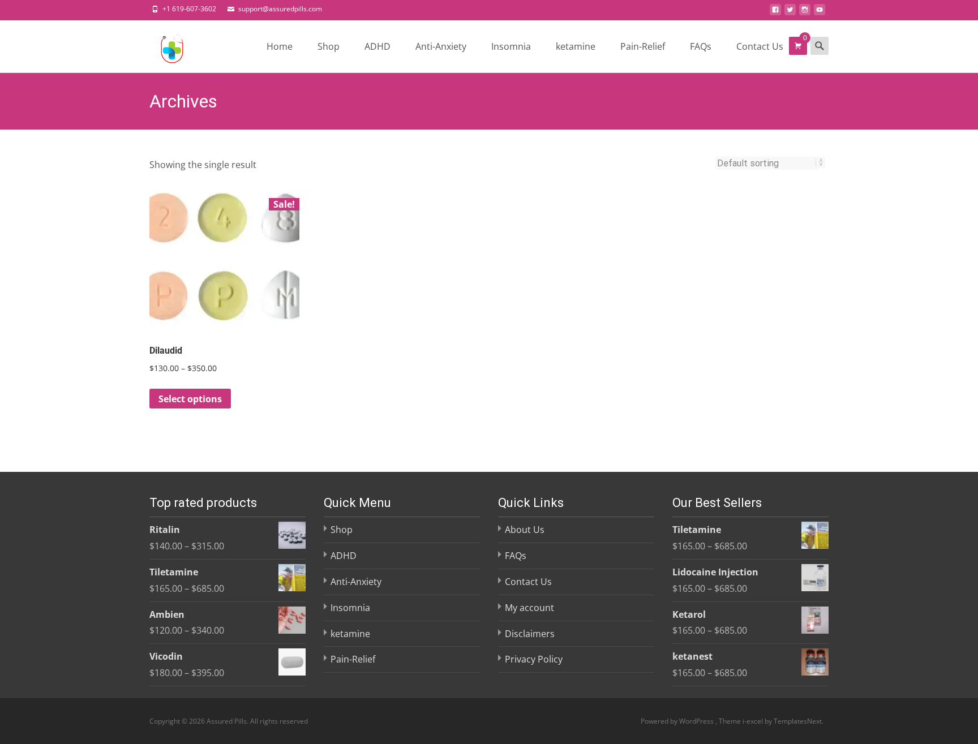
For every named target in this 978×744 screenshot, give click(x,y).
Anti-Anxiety (440, 46)
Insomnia (511, 46)
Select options (190, 399)
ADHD (377, 46)
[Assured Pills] (163, 45)
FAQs (700, 46)
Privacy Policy (534, 659)
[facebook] (775, 13)
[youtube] (819, 13)
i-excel (754, 721)
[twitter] (790, 13)
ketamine (575, 46)
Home (280, 46)
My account (529, 607)
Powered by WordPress (678, 721)
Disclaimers (530, 633)
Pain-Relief (642, 46)
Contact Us (759, 46)
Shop (329, 46)
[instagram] (804, 13)
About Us (524, 529)
